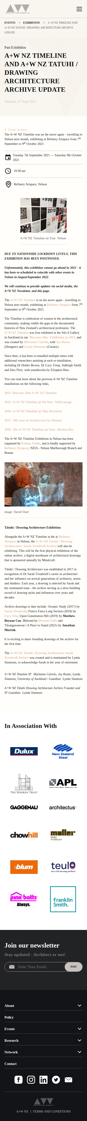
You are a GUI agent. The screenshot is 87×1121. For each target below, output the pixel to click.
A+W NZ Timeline (22, 300)
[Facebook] (18, 1080)
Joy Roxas (63, 342)
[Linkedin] (43, 1080)
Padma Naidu (30, 443)
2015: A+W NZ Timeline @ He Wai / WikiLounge (38, 402)
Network (11, 1052)
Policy (9, 1017)
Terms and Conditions (52, 1111)
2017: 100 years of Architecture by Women (33, 420)
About (9, 1006)
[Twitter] (56, 1080)
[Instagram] (31, 1080)
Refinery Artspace (59, 304)
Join (73, 966)
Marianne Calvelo (36, 342)
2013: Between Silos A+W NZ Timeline (30, 393)
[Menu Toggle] (79, 9)
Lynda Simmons (35, 346)
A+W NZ (16, 653)
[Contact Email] (68, 1080)
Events (9, 1029)
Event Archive (17, 129)
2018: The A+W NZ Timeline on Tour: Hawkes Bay (39, 429)
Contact (10, 1064)
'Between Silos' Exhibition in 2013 (52, 337)
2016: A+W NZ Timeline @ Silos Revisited (33, 411)
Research (11, 1040)
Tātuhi (28, 653)
